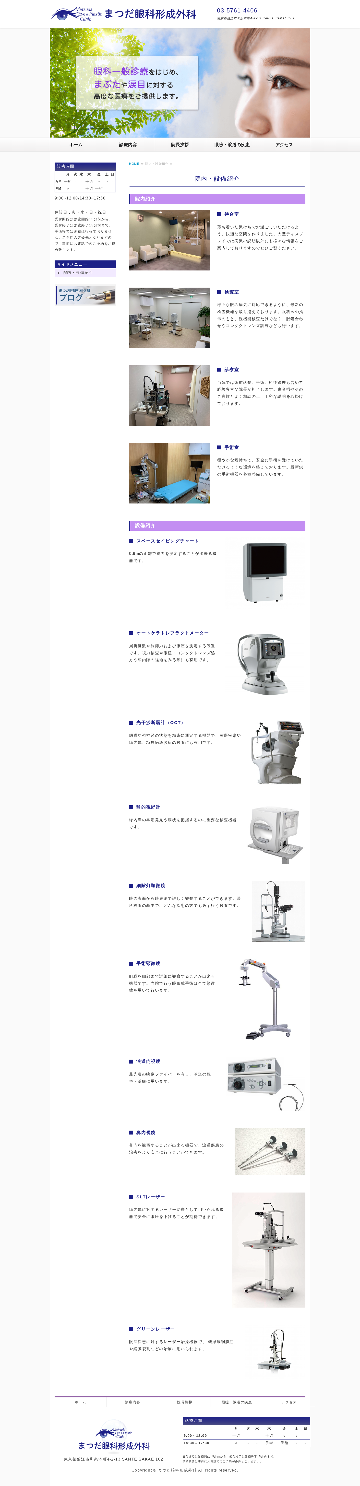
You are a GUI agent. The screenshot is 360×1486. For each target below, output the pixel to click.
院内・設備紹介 (78, 272)
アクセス (284, 144)
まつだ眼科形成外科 (177, 1470)
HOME (134, 163)
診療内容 (128, 144)
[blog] (85, 301)
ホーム (76, 144)
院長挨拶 (180, 144)
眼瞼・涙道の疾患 (232, 144)
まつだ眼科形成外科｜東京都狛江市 (123, 13)
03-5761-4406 (237, 10)
